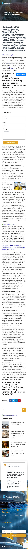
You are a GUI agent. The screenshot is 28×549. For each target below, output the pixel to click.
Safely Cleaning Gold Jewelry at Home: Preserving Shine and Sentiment (18, 444)
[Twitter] (5, 546)
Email (4, 122)
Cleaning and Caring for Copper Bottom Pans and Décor (17, 453)
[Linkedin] (11, 546)
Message (5, 129)
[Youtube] (7, 546)
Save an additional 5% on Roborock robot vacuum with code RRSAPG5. (13, 247)
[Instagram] (9, 546)
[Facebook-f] (2, 546)
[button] (21, 2)
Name (4, 116)
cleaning (8, 63)
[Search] (24, 410)
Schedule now (21, 74)
